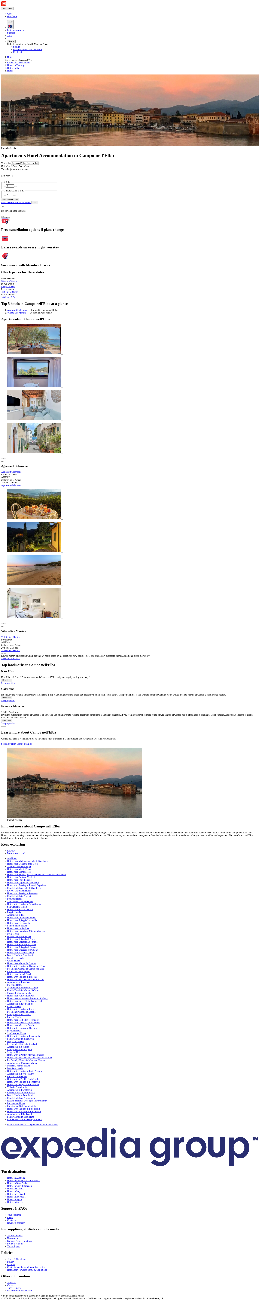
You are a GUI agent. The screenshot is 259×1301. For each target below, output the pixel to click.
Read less (6, 680)
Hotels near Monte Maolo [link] (19, 872)
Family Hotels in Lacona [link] (19, 1014)
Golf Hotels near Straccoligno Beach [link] (24, 1119)
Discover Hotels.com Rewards (27, 49)
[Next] (5, 726)
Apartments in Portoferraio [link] (19, 1090)
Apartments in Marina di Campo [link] (22, 987)
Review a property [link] (16, 1223)
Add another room (10, 199)
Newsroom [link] (12, 1238)
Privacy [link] (10, 1261)
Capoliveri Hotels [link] (15, 958)
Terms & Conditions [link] (16, 1259)
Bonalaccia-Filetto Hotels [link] (19, 936)
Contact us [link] (12, 1220)
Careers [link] (10, 1285)
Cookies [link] (11, 1264)
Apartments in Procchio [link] (18, 982)
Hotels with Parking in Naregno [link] (22, 1028)
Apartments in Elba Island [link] (19, 1114)
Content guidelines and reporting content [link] (26, 1267)
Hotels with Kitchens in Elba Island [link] (24, 1111)
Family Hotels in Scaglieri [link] (19, 1049)
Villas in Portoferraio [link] (17, 1087)
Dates (4, 166)
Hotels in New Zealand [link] (18, 1183)
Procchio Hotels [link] (14, 985)
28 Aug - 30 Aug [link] (9, 281)
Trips (9, 35)
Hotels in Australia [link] (16, 1178)
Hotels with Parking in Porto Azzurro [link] (24, 1071)
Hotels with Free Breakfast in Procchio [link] (25, 979)
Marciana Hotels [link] (15, 1068)
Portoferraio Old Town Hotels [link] (21, 1106)
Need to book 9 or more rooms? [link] (16, 202)
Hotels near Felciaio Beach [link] (20, 909)
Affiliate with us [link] (14, 1235)
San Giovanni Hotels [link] (17, 907)
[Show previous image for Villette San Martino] (2, 623)
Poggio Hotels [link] (14, 912)
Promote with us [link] (15, 1243)
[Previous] (2, 726)
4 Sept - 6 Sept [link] (8, 286)
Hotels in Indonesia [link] (16, 1196)
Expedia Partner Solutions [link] (19, 1241)
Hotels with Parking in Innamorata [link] (23, 1036)
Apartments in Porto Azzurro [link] (20, 1073)
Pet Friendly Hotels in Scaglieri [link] (22, 1044)
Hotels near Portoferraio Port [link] (20, 995)
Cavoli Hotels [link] (13, 960)
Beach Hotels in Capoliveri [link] (20, 955)
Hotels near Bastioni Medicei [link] (21, 877)
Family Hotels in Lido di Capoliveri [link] (24, 888)
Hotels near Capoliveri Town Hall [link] (23, 882)
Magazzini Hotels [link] (15, 1041)
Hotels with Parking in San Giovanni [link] (24, 904)
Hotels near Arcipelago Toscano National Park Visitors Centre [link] (36, 874)
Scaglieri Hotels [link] (14, 1052)
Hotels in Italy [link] (14, 68)
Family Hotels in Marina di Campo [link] (23, 990)
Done (35, 202)
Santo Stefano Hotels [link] (17, 925)
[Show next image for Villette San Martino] (5, 623)
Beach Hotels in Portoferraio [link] (20, 1095)
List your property (15, 30)
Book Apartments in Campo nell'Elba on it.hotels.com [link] (32, 1124)
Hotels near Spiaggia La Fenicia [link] (22, 942)
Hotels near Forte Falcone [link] (19, 880)
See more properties (10, 658)
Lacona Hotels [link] (14, 1017)
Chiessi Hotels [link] (14, 1006)
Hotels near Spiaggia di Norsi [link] (21, 939)
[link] (32, 13)
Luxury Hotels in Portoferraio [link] (21, 1092)
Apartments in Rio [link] (16, 915)
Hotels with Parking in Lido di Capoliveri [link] (26, 885)
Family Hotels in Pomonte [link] (19, 896)
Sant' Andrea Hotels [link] (16, 1033)
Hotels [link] (10, 57)
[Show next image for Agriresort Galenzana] (5, 458)
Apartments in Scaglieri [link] (18, 1047)
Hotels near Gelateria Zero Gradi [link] (22, 863)
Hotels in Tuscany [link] (15, 65)
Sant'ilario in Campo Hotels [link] (20, 901)
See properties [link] (8, 683)
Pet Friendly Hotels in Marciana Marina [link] (26, 1060)
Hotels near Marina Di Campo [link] (21, 963)
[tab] (11, 850)
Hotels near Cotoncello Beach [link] (21, 917)
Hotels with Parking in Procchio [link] (22, 977)
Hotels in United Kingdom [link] (19, 1186)
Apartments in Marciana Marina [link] (22, 1063)
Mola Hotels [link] (13, 933)
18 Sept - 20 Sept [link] (9, 292)
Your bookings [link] (14, 1214)
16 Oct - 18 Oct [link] (8, 297)
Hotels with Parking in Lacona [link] (21, 1009)
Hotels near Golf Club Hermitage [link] (23, 1020)
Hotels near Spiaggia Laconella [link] (22, 920)
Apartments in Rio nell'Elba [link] (20, 1003)
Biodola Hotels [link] (14, 1030)
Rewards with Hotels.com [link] (19, 1290)
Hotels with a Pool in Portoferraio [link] (23, 1079)
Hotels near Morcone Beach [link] (20, 1025)
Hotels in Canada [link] (15, 1188)
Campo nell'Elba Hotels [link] (18, 62)
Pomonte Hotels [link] (14, 898)
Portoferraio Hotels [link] (16, 1103)
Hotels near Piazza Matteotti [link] (20, 952)
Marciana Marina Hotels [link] (18, 1065)
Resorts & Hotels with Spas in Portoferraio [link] (27, 1100)
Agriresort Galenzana (17, 310)
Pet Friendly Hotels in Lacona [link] (21, 1012)
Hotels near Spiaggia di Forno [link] (21, 947)
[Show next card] (5, 653)
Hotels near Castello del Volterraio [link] (23, 1022)
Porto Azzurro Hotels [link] (17, 1076)
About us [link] (11, 1282)
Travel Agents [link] (13, 1246)
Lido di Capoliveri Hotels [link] (19, 890)
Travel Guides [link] (14, 1288)
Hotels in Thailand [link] (16, 1194)
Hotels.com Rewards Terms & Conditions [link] (27, 1270)
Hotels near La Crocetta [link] (18, 923)
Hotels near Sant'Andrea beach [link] (21, 944)
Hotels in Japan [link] (14, 1199)
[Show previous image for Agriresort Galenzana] (2, 458)
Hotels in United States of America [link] (23, 1180)
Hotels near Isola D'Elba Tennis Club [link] (24, 1001)
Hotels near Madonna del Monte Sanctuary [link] (27, 861)
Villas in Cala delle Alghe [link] (19, 866)
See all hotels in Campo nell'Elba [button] (16, 743)
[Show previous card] (2, 653)
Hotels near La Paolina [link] (18, 928)
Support (11, 33)
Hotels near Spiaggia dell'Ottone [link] (22, 950)
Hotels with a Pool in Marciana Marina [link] (25, 1055)
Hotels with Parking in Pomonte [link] (22, 893)
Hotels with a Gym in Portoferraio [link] (23, 1084)
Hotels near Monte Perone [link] (19, 869)
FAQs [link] (10, 1217)
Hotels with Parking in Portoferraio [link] (23, 1082)
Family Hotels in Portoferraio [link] (21, 1098)
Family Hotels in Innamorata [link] (20, 1038)
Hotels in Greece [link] (15, 1202)
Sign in (11, 41)
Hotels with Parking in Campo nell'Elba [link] (26, 966)
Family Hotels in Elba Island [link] (20, 1117)
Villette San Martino (16, 312)
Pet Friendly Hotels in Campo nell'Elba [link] (25, 968)
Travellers (5, 169)
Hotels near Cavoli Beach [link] (19, 974)
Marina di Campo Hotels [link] (19, 993)
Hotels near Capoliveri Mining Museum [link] (26, 931)
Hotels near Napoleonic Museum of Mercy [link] (27, 998)
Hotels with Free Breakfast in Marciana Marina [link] (29, 1057)
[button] (129, 826)
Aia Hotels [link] (12, 858)
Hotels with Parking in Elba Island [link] (23, 1108)
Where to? (6, 163)
